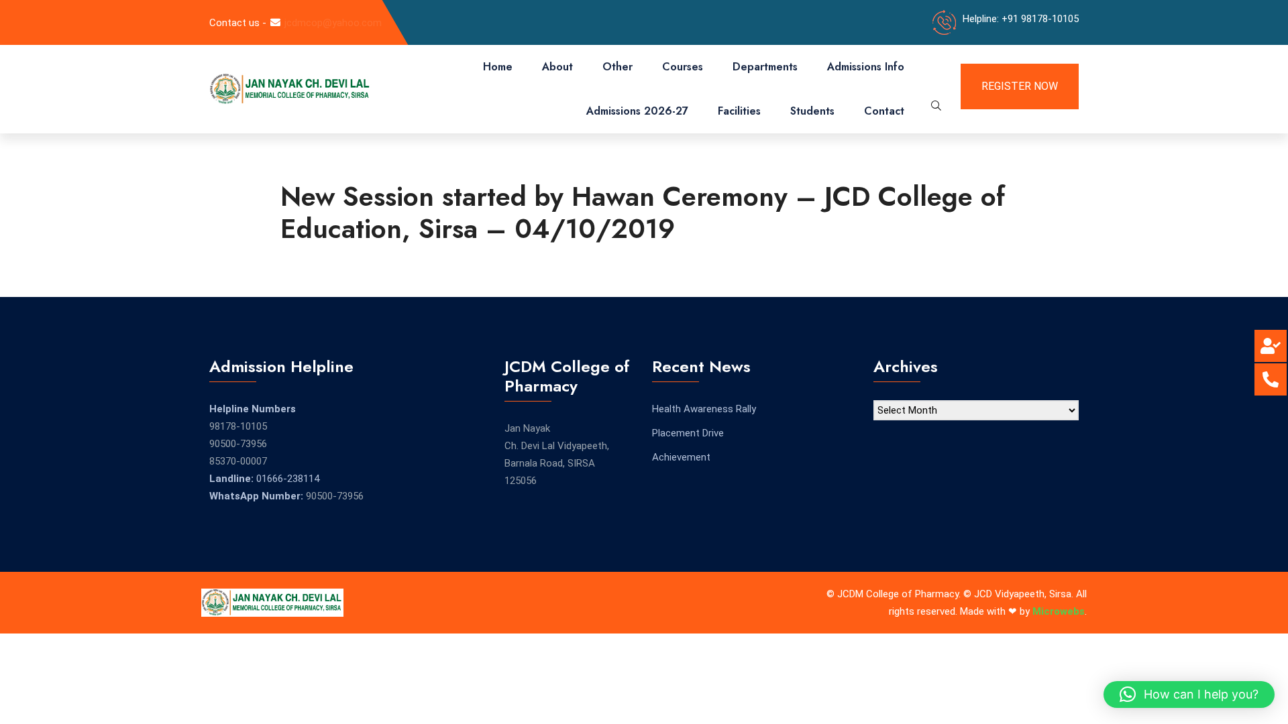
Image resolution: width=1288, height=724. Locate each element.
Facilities (739, 111)
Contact (884, 111)
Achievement (681, 457)
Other (617, 66)
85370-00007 (238, 461)
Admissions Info (865, 66)
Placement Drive (688, 433)
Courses (682, 66)
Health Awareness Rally (704, 409)
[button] (1189, 694)
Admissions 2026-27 (637, 111)
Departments (765, 66)
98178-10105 (238, 426)
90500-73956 (238, 444)
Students (812, 111)
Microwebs (1058, 611)
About (557, 66)
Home (498, 66)
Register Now (1019, 86)
